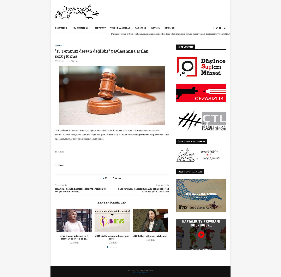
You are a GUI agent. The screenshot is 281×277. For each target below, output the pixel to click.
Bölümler (61, 28)
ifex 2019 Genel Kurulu (201, 193)
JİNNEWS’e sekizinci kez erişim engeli (112, 237)
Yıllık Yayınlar (120, 28)
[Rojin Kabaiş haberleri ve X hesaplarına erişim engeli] (74, 220)
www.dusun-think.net (140, 273)
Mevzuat (100, 28)
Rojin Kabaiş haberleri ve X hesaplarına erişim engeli (74, 237)
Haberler (58, 46)
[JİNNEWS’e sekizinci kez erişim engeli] (112, 220)
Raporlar (141, 28)
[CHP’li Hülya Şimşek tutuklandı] (150, 220)
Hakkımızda (81, 28)
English (170, 28)
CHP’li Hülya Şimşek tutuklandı (150, 236)
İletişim (156, 28)
